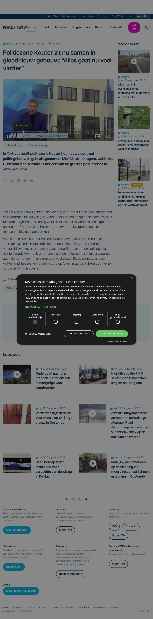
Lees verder (31, 301)
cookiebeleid (118, 297)
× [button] (131, 278)
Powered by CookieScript (116, 341)
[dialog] (76, 309)
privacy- (104, 297)
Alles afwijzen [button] (79, 333)
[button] (76, 306)
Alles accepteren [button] (111, 333)
